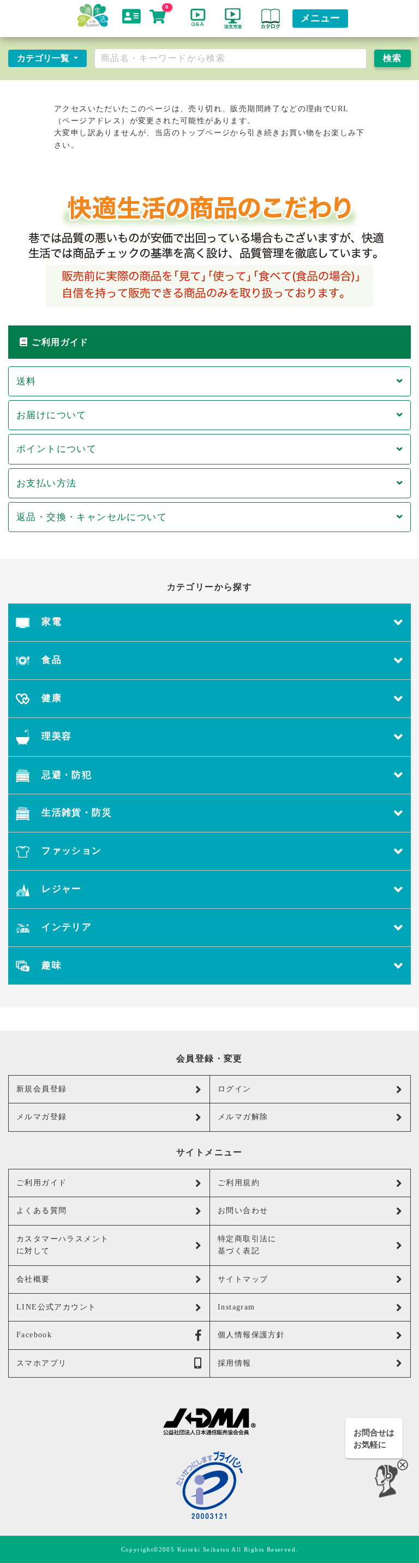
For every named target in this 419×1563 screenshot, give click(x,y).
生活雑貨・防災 (75, 812)
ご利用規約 (239, 1183)
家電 (50, 622)
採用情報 (235, 1363)
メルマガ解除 (243, 1117)
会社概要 (33, 1279)
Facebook (34, 1335)
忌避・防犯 (65, 775)
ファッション (70, 851)
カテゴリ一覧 (44, 58)
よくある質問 (41, 1210)
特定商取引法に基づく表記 (247, 1245)
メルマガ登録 (41, 1117)
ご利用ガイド (41, 1183)
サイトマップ (243, 1279)
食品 (50, 660)
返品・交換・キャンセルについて (91, 517)
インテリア (65, 927)
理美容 (55, 736)
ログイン (235, 1089)
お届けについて (51, 415)
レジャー (60, 889)
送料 (26, 381)
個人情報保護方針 (251, 1335)
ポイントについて (56, 449)
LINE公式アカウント (56, 1307)
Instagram (236, 1307)
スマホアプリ (41, 1363)
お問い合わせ (243, 1210)
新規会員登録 (41, 1089)
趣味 (50, 965)
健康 (50, 698)
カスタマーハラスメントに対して (62, 1245)
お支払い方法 (46, 483)
